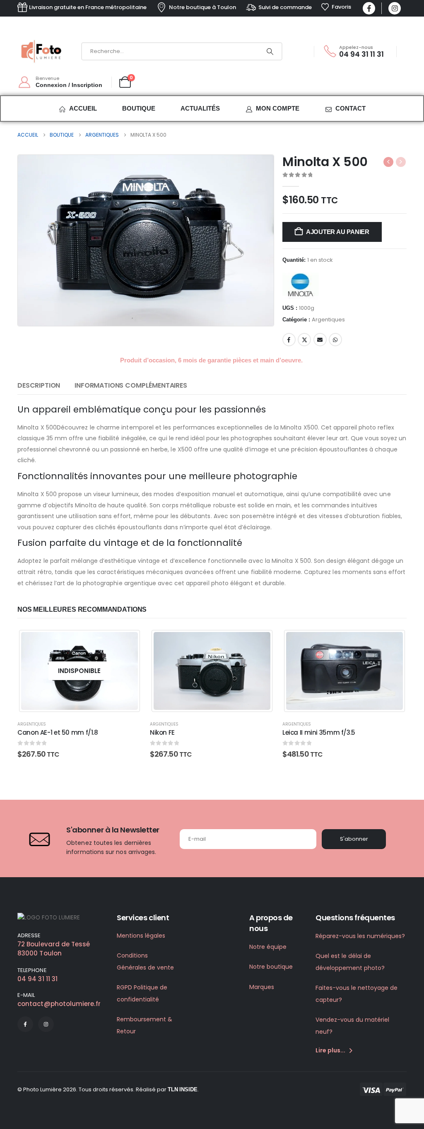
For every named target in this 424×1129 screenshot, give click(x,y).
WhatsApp (335, 339)
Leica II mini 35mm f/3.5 (318, 732)
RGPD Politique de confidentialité (142, 993)
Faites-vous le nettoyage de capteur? (357, 994)
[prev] (388, 162)
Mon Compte (277, 108)
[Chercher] (270, 51)
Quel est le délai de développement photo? (350, 962)
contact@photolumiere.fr (59, 1003)
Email (320, 339)
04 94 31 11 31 (37, 979)
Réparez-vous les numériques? (360, 936)
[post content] (79, 670)
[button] (254, 306)
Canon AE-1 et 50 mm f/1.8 (57, 732)
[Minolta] (300, 284)
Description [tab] (38, 385)
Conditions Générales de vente (145, 961)
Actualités (200, 108)
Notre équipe (268, 947)
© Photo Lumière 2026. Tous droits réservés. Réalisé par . (108, 1089)
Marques (261, 987)
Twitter (304, 339)
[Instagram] (394, 8)
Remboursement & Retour (144, 1025)
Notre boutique (271, 967)
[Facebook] (369, 8)
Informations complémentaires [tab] (131, 385)
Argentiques (328, 319)
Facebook (289, 339)
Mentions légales (141, 935)
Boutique (138, 108)
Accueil (83, 108)
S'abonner (354, 839)
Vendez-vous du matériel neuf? (352, 1026)
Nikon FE (162, 732)
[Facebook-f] (25, 1024)
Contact (350, 108)
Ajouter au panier (337, 231)
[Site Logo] (42, 51)
